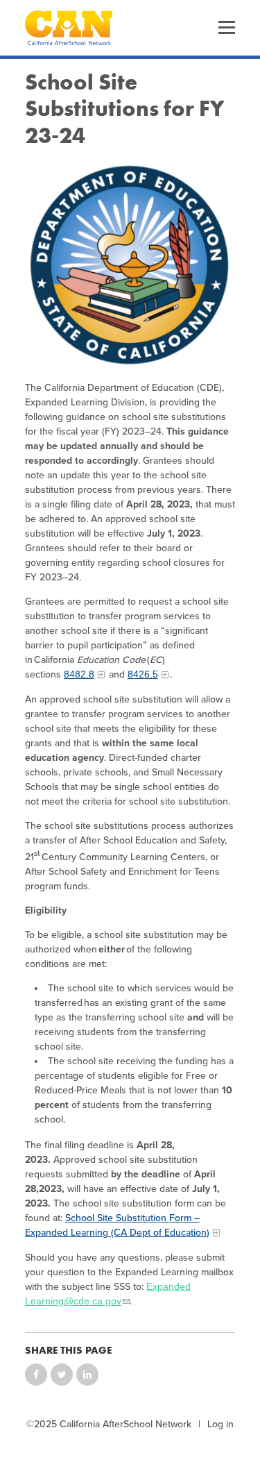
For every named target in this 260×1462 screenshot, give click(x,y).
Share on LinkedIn (87, 1374)
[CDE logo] (130, 265)
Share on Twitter (62, 1374)
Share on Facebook (36, 1374)
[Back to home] (68, 28)
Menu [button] (226, 28)
